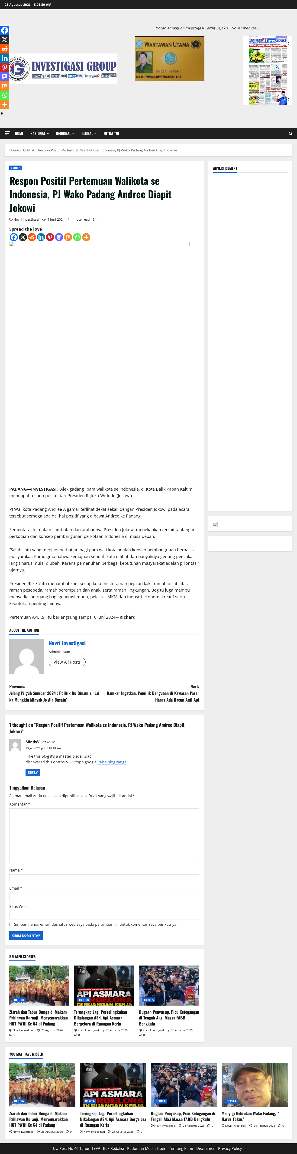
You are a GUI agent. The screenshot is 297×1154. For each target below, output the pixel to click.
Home (19, 133)
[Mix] (68, 237)
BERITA (16, 168)
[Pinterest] (50, 237)
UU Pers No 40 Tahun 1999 (76, 1148)
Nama (16, 870)
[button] (7, 133)
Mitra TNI (111, 133)
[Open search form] (290, 133)
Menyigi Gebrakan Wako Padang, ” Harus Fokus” (250, 1116)
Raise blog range (111, 762)
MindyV (32, 741)
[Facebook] (14, 237)
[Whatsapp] (77, 237)
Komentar (19, 804)
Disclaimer (205, 1148)
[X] (23, 237)
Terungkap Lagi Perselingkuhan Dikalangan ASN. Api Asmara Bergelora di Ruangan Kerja (100, 1017)
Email (15, 888)
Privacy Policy (230, 1148)
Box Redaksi (113, 1148)
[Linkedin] (41, 237)
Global (87, 133)
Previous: (54, 693)
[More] (86, 237)
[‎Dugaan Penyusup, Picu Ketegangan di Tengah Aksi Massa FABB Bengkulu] (169, 986)
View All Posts (67, 662)
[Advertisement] (250, 206)
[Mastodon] (59, 237)
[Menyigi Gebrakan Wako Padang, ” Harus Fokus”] (255, 1085)
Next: (153, 693)
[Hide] (2, 113)
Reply (33, 772)
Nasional (37, 133)
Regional (63, 133)
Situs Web (18, 906)
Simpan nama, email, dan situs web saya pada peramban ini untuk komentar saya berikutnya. (95, 924)
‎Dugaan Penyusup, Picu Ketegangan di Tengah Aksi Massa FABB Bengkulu (169, 1017)
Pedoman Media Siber (146, 1148)
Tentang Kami (181, 1148)
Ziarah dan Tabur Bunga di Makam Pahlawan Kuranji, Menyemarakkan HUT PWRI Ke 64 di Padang (38, 1017)
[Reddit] (32, 237)
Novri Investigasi (26, 219)
